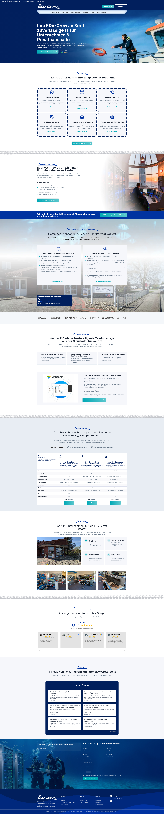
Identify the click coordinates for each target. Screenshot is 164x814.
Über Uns (4, 1)
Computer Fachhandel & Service (71, 12)
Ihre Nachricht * (87, 760)
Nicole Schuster (47, 634)
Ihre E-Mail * (109, 748)
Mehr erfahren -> (52, 106)
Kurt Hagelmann (70, 634)
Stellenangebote (40, 1)
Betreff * (85, 754)
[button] (38, 318)
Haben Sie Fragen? (102, 743)
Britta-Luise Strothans (114, 634)
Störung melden (84, 802)
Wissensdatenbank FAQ (28, 1)
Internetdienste (101, 12)
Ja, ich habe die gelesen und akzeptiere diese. (103, 775)
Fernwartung (83, 800)
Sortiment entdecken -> (58, 281)
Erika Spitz (92, 634)
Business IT (55, 12)
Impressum (98, 800)
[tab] (57, 447)
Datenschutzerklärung (100, 802)
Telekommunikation (88, 12)
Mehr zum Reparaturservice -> (103, 281)
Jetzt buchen (69, 502)
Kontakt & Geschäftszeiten (15, 1)
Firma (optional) (110, 754)
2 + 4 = (84, 772)
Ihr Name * (86, 748)
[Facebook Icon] (111, 801)
